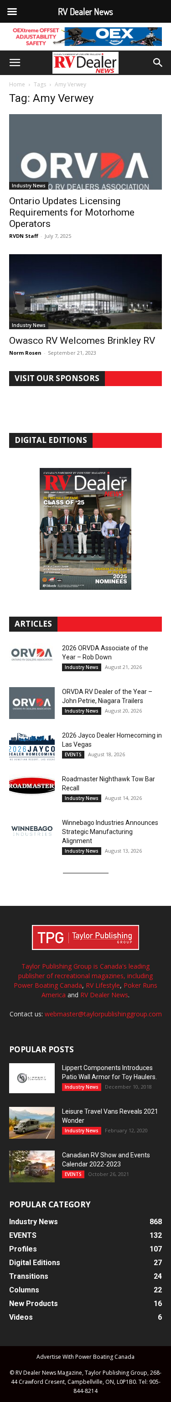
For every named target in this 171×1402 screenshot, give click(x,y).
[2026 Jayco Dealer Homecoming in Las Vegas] (32, 747)
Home (17, 84)
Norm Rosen (25, 352)
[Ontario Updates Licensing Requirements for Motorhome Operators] (85, 151)
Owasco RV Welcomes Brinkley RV (82, 340)
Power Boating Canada (48, 985)
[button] (14, 62)
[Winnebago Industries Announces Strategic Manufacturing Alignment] (32, 831)
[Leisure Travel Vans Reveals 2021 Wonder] (32, 1123)
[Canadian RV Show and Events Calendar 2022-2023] (32, 1166)
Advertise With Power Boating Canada (85, 1357)
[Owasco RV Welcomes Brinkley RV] (85, 291)
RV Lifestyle (103, 985)
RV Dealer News (104, 994)
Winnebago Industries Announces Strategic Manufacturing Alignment (110, 831)
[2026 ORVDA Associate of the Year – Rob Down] (32, 659)
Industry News (29, 185)
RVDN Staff (23, 235)
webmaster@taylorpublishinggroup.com (103, 1014)
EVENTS (73, 754)
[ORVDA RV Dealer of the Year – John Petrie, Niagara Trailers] (32, 703)
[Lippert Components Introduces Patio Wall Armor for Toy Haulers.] (32, 1078)
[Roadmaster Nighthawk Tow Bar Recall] (32, 790)
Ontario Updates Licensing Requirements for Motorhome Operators (72, 212)
